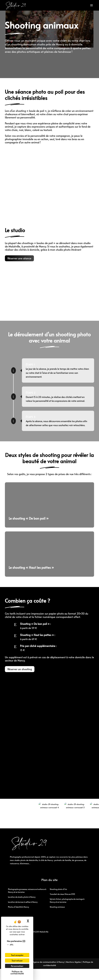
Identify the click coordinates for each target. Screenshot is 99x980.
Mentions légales (73, 961)
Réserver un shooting (19, 669)
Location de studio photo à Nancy (21, 897)
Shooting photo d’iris (58, 889)
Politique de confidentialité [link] (17, 972)
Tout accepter (17, 955)
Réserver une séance (19, 258)
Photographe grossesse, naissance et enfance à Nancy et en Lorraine (27, 890)
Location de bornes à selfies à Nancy (23, 902)
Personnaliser (17, 965)
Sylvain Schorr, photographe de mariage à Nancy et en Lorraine (67, 900)
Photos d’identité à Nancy (18, 907)
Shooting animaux (57, 907)
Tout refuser (17, 960)
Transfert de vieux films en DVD (62, 894)
